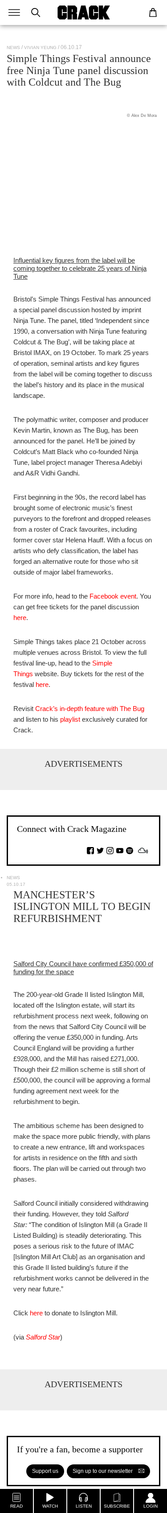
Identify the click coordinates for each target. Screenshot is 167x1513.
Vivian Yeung (40, 47)
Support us (45, 1471)
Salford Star (43, 1337)
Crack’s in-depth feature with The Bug (89, 708)
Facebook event (113, 596)
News (13, 47)
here (19, 617)
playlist (70, 719)
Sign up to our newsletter (103, 1471)
